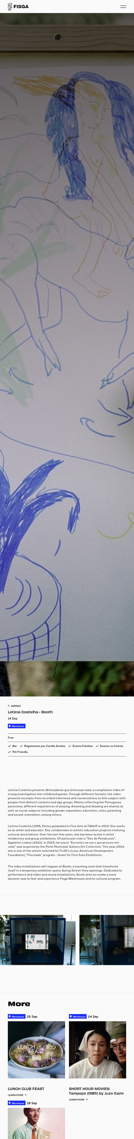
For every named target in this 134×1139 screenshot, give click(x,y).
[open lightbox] (67, 944)
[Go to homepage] (18, 6)
